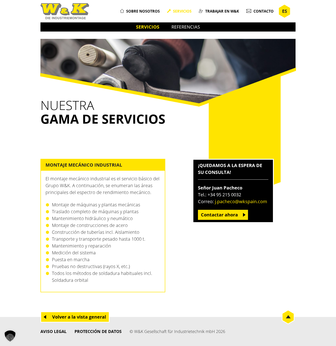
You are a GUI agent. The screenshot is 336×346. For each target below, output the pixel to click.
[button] (10, 336)
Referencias (185, 27)
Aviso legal (53, 331)
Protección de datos (98, 331)
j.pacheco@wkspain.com (241, 201)
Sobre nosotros (143, 11)
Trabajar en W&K (222, 11)
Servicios (182, 11)
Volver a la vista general (79, 317)
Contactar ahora (219, 215)
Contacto (263, 11)
